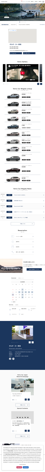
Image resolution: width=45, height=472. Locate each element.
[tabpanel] (22, 73)
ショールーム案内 (19, 236)
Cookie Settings (22, 464)
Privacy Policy (10, 450)
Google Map (14, 53)
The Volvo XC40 (16, 393)
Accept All (26, 467)
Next (41, 84)
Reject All (19, 467)
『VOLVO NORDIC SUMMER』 (24, 24)
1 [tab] (3, 84)
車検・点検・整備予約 (20, 252)
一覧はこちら (22, 223)
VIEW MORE (42, 24)
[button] (19, 22)
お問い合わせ (27, 53)
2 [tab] (5, 84)
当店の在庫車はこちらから (34, 269)
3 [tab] (6, 84)
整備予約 (40, 1)
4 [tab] (7, 84)
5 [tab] (17, 342)
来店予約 (36, 1)
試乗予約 (32, 1)
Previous (38, 84)
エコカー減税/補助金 (17, 421)
